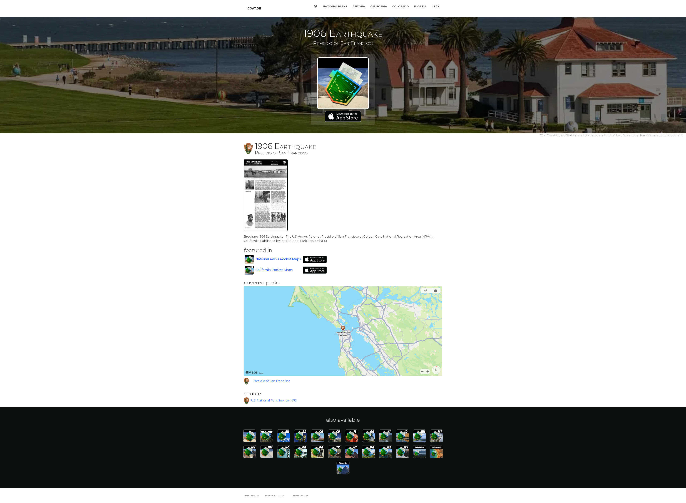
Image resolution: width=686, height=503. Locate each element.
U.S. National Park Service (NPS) (274, 400)
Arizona (358, 6)
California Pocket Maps (274, 270)
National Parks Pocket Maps (278, 259)
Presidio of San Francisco (271, 381)
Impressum (251, 495)
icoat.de (254, 8)
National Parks (335, 6)
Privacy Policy (275, 495)
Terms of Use (299, 495)
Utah (435, 6)
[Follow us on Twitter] (315, 6)
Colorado (400, 6)
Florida (420, 6)
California (378, 6)
